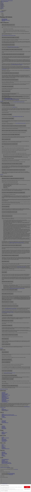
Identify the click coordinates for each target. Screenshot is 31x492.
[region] (15, 488)
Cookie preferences (27, 489)
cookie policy (6, 490)
